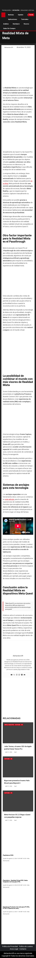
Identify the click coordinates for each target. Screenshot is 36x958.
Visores (26, 24)
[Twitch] (19, 675)
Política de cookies (26, 946)
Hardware (16, 24)
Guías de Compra (9, 28)
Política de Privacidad (10, 946)
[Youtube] (11, 675)
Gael (15, 752)
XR (22, 724)
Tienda (31, 14)
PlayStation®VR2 (8, 855)
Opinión (20, 15)
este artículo (9, 499)
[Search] (26, 15)
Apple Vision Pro (9, 724)
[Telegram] (22, 675)
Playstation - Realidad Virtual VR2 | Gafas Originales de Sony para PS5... (15, 881)
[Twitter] (14, 675)
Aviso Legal (14, 949)
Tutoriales (24, 19)
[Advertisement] (18, 67)
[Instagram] (17, 675)
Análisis (6, 24)
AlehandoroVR (8, 47)
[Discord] (24, 675)
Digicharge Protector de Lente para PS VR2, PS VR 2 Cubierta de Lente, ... (16, 907)
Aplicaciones (12, 19)
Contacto (22, 949)
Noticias (11, 15)
